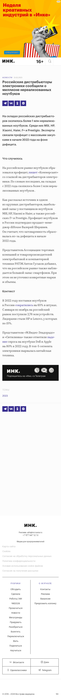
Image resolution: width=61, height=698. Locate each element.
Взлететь (15, 632)
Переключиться (15, 636)
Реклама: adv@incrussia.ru (30, 532)
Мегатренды (15, 618)
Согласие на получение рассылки (20, 571)
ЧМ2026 (15, 603)
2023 (5, 396)
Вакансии (45, 599)
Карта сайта (8, 547)
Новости (7, 77)
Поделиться (15, 646)
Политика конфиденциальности (18, 561)
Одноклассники (18, 670)
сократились (24, 305)
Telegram (46, 670)
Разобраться (15, 627)
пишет (33, 173)
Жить (15, 641)
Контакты (45, 589)
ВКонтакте (18, 662)
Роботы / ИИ (15, 599)
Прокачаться (15, 608)
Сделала (15, 594)
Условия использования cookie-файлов (22, 566)
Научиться (15, 651)
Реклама (45, 594)
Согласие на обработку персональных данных (26, 556)
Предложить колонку (45, 603)
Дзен (46, 662)
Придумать (15, 622)
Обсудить (15, 589)
